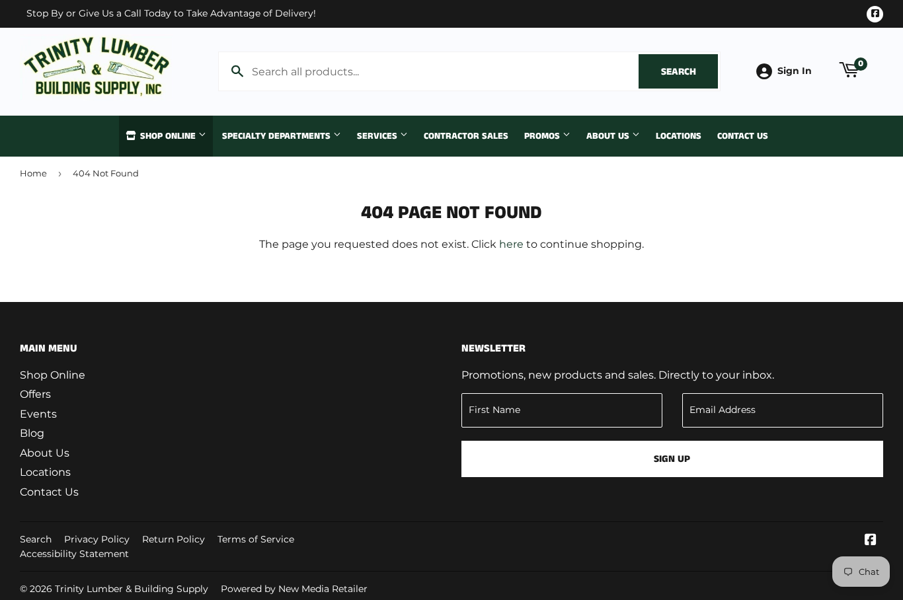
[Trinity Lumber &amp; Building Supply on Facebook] (871, 541)
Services (378, 136)
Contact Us (742, 136)
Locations (678, 136)
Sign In (794, 70)
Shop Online (167, 136)
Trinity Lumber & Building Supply (131, 588)
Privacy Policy (97, 539)
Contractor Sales (466, 136)
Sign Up (672, 459)
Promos (543, 136)
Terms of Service (255, 539)
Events (38, 414)
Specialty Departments (277, 136)
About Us (609, 136)
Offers (35, 394)
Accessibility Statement (74, 553)
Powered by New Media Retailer (294, 588)
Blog (32, 433)
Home (33, 173)
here (511, 244)
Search (689, 72)
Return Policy (173, 539)
